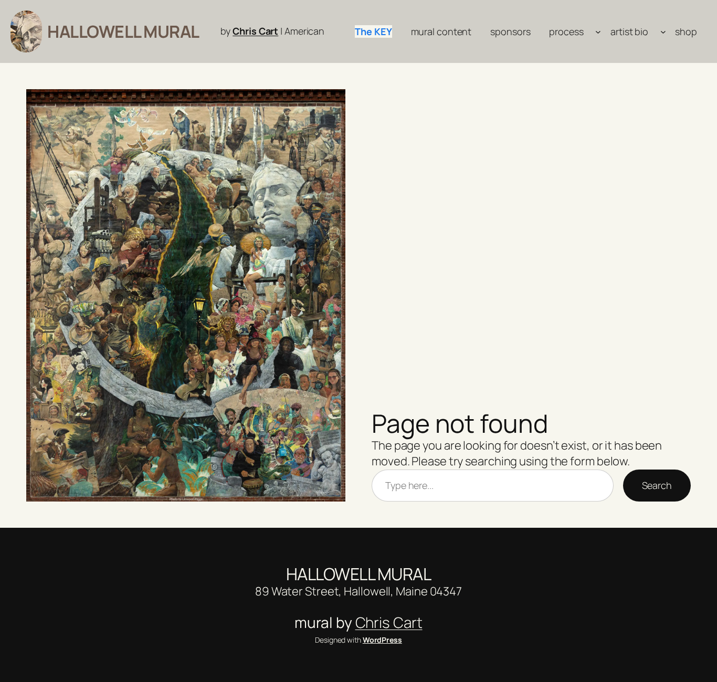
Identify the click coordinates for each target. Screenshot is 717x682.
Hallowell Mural (123, 31)
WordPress (382, 640)
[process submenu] (598, 32)
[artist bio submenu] (663, 32)
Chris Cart (255, 31)
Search (657, 485)
